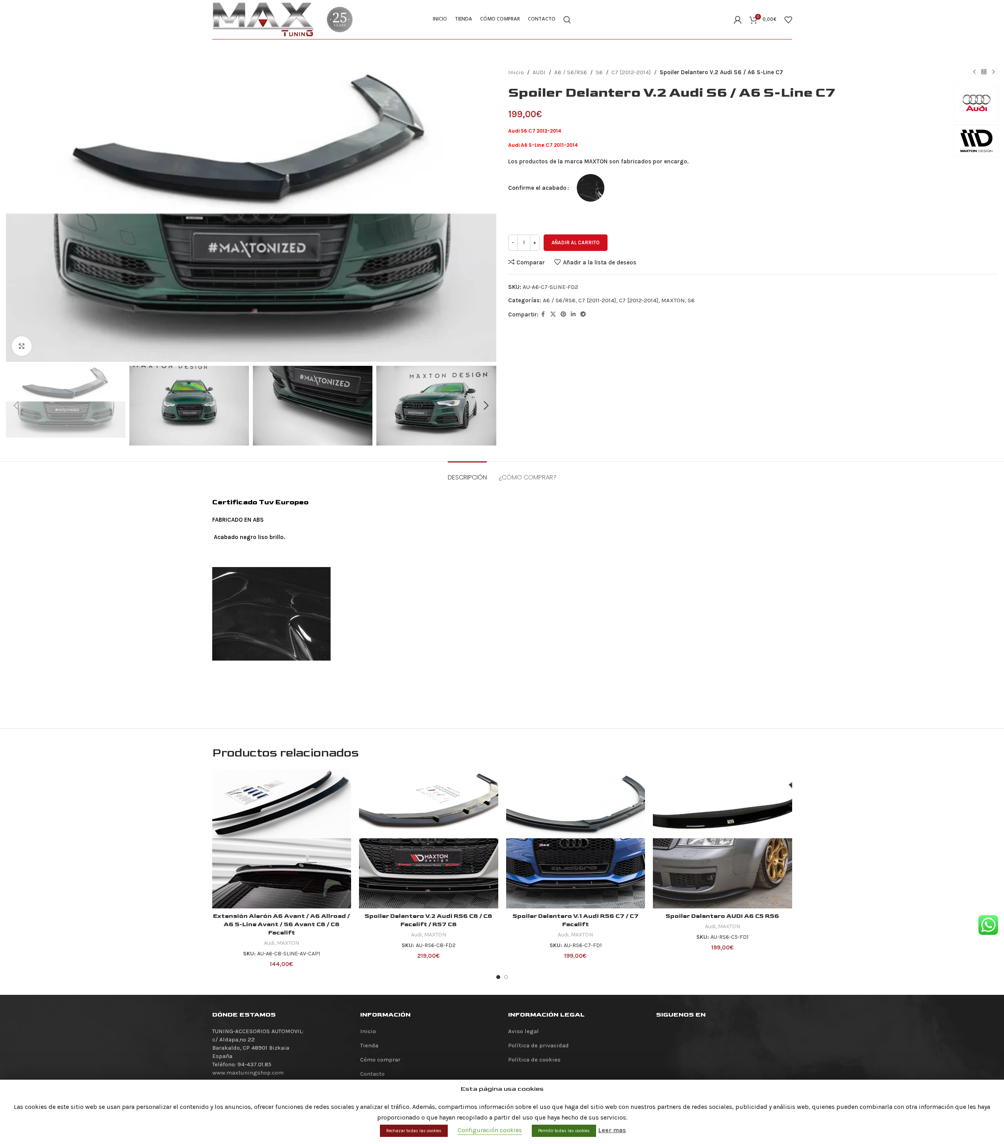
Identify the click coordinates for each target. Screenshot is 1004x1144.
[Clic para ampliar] (22, 346)
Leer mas (612, 1130)
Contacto (372, 1073)
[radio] (590, 188)
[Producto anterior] (974, 72)
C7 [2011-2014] (597, 300)
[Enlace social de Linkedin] (573, 314)
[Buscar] (567, 20)
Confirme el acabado (537, 187)
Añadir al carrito (576, 242)
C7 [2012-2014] (631, 72)
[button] (16, 406)
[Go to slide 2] (506, 977)
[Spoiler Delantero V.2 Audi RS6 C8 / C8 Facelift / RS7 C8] (428, 838)
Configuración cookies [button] (490, 1130)
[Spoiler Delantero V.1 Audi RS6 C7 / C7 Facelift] (575, 838)
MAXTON (673, 300)
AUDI (539, 72)
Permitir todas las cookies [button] (564, 1130)
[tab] (467, 473)
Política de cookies (534, 1059)
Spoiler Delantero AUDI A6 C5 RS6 (722, 916)
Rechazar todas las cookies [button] (413, 1130)
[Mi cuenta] (738, 20)
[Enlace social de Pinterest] (563, 314)
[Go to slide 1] (498, 977)
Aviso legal (523, 1031)
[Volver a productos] (984, 72)
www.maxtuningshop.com (248, 1072)
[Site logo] (263, 18)
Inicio (516, 72)
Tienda (369, 1045)
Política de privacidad (538, 1045)
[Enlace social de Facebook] (543, 314)
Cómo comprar (380, 1059)
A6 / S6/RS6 (570, 72)
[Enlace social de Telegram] (583, 314)
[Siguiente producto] (993, 72)
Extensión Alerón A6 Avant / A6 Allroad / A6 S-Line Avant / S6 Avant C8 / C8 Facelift (281, 924)
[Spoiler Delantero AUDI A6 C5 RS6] (722, 838)
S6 (599, 72)
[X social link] (553, 314)
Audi (269, 943)
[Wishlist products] (788, 20)
